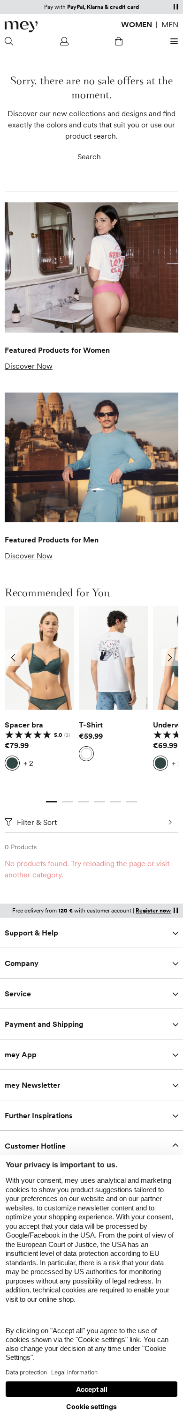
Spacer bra (24, 724)
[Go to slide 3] (83, 801)
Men (169, 24)
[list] (91, 696)
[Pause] (175, 6)
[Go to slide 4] (99, 801)
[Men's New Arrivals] (91, 458)
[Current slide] (51, 801)
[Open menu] (172, 41)
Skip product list (18, 874)
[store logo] (21, 26)
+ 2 (28, 763)
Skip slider (92, 605)
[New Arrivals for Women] (91, 267)
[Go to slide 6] (131, 801)
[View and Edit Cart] (118, 41)
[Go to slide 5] (115, 801)
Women (136, 24)
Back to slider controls (42, 792)
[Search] (10, 41)
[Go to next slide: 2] (169, 657)
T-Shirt (91, 724)
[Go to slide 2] (67, 801)
